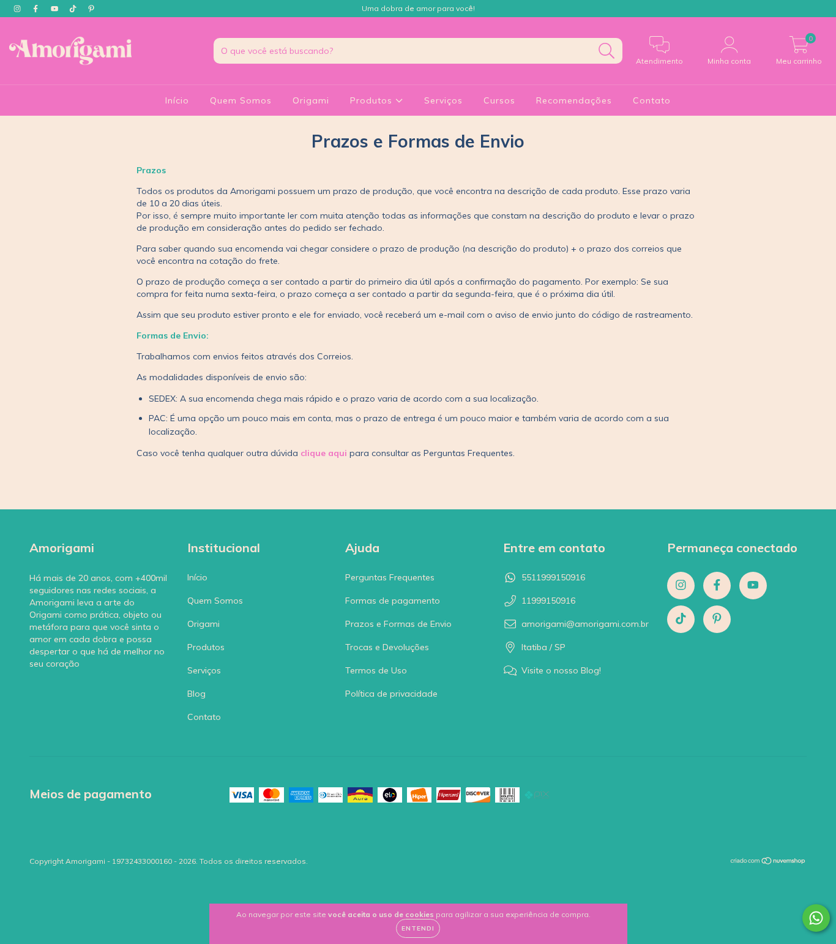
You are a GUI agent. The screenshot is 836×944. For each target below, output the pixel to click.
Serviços (443, 100)
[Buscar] (606, 51)
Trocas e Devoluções (387, 647)
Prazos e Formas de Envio (398, 623)
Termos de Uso (376, 670)
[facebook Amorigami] (37, 8)
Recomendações (574, 100)
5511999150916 (553, 577)
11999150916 (548, 600)
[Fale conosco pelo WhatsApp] (816, 918)
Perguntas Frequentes (390, 577)
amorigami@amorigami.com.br (585, 623)
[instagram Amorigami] (18, 8)
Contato (652, 100)
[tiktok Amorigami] (74, 8)
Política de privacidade (391, 693)
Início (177, 100)
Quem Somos (241, 100)
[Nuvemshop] (768, 862)
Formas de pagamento (392, 600)
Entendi (418, 928)
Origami (311, 100)
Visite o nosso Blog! (561, 670)
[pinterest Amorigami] (91, 8)
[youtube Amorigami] (56, 8)
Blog (196, 693)
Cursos (499, 100)
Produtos (372, 100)
